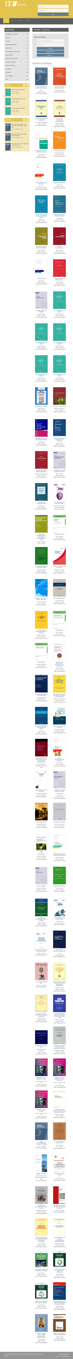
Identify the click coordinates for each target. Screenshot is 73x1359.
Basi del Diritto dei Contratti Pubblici (41, 247)
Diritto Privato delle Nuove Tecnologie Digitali (41, 216)
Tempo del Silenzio (41, 822)
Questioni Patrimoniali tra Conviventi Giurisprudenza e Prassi (41, 536)
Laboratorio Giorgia (59, 886)
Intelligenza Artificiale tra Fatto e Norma (41, 1207)
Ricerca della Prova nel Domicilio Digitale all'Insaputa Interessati (41, 1239)
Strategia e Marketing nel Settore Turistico (41, 1270)
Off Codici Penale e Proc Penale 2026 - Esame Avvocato (19, 144)
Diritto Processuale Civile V (59, 375)
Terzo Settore (41, 662)
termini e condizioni (64, 1354)
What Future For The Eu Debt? (41, 790)
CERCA (50, 48)
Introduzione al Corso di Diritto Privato (59, 471)
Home (7, 26)
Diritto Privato (41, 278)
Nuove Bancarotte (59, 598)
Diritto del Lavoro (59, 150)
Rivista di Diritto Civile (59, 1174)
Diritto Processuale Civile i (59, 311)
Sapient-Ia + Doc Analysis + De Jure (41, 1078)
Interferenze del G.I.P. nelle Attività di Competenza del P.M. (59, 1047)
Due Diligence (59, 630)
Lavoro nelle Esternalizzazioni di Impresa (41, 631)
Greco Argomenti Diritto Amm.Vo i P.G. (41, 87)
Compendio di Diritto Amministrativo (41, 151)
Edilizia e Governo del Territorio (59, 566)
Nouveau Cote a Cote (59, 406)
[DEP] (15, 3)
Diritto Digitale (41, 886)
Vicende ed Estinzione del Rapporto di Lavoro (41, 727)
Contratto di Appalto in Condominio (41, 694)
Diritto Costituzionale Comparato (41, 119)
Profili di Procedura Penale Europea (59, 790)
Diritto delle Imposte (41, 406)
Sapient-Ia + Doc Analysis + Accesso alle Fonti (59, 1079)
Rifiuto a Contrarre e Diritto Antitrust (41, 598)
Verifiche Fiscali (59, 534)
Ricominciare (41, 854)
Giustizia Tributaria (59, 182)
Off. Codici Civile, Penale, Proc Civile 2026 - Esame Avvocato (19, 125)
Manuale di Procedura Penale (41, 502)
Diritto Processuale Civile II (41, 343)
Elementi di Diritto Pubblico (41, 311)
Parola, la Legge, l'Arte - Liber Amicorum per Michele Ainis (41, 1335)
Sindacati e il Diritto (59, 822)
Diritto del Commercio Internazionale (59, 120)
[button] (24, 84)
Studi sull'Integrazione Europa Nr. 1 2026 (41, 1143)
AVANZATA (49, 52)
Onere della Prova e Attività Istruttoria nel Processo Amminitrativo (41, 760)
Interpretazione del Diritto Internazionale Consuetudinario (59, 1239)
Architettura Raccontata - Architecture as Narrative (59, 664)
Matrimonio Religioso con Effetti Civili (41, 566)
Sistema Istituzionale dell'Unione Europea (59, 854)
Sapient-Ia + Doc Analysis (41, 1110)
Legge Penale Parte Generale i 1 (59, 279)
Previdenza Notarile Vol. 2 (41, 1046)
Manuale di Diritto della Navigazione (41, 471)
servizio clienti (65, 1356)
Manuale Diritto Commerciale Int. (59, 87)
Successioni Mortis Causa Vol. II (59, 1142)
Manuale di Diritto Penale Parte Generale (59, 440)
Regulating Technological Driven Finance (41, 919)
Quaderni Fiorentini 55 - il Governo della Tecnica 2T (59, 1207)
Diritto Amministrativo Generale (59, 759)
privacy (58, 1356)
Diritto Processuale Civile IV (41, 375)
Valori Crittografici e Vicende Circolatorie (59, 1334)
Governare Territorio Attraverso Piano (41, 950)
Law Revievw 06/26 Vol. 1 (41, 982)
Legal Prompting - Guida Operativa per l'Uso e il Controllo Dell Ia (59, 1015)
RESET (49, 55)
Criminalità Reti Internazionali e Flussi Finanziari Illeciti (59, 1111)
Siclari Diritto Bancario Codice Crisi (59, 950)
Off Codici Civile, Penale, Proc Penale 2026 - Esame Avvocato (19, 134)
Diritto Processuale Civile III (59, 343)
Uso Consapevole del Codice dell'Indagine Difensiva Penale (59, 1303)
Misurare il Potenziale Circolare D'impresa (41, 1302)
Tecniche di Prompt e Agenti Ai (59, 726)
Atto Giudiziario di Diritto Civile (59, 918)
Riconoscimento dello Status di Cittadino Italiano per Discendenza (59, 983)
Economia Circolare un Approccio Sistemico (59, 1271)
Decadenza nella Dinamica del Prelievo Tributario (41, 1015)
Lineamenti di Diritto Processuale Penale (41, 439)
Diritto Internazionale (59, 247)
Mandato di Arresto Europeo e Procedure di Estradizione (59, 695)
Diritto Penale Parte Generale (41, 183)
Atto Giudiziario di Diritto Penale (59, 502)
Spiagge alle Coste (41, 1173)
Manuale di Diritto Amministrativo (59, 215)
